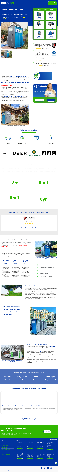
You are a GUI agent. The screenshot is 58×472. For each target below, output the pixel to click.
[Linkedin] (48, 467)
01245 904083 (19, 448)
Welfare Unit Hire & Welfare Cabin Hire (38, 344)
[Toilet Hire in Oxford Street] (11, 296)
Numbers (3, 463)
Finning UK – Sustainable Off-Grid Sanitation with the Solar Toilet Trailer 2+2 (21, 406)
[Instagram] (44, 467)
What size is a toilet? (8, 314)
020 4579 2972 (39, 100)
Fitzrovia (7, 380)
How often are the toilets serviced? (12, 309)
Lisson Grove (22, 380)
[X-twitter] (51, 467)
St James (36, 380)
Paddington (50, 377)
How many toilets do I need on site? (12, 317)
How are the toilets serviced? (10, 311)
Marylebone (22, 377)
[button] (2, 35)
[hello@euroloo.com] (50, 439)
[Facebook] (41, 467)
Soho (36, 377)
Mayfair (7, 377)
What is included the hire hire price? (12, 306)
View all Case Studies (29, 418)
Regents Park (50, 380)
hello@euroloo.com (54, 439)
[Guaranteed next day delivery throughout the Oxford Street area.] (46, 249)
